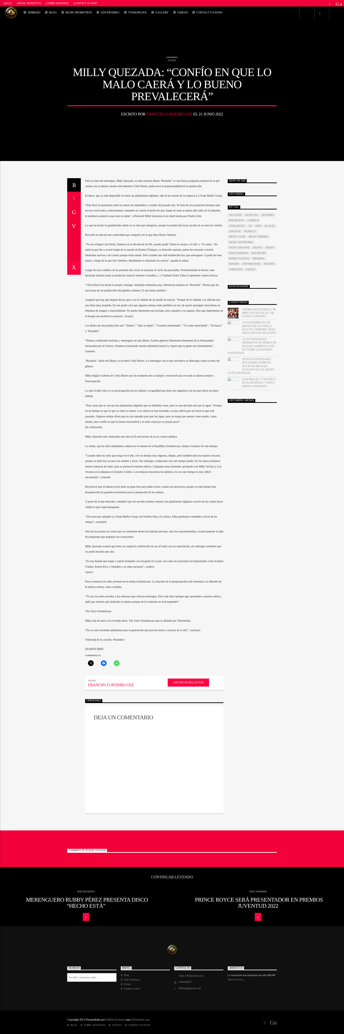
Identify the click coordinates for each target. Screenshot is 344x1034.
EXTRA (172, 60)
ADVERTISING (110, 12)
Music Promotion (29, 3)
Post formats (238, 253)
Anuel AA (251, 215)
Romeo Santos (239, 258)
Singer (234, 264)
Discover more (235, 979)
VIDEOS (182, 12)
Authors (268, 215)
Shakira (258, 258)
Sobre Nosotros (58, 3)
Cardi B (253, 220)
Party (270, 247)
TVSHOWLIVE (137, 12)
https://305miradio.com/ (191, 975)
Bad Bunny (236, 220)
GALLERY (162, 12)
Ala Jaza (235, 215)
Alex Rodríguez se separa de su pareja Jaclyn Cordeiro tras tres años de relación (259, 327)
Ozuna (257, 247)
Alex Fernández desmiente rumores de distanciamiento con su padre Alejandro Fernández (252, 346)
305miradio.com (140, 1019)
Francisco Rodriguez (169, 114)
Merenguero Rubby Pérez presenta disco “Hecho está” (87, 902)
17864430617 (185, 982)
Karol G (250, 231)
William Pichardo (115, 1019)
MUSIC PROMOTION (78, 12)
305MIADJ (34, 12)
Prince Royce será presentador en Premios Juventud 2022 (259, 902)
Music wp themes (241, 242)
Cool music (237, 226)
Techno (269, 264)
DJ (250, 226)
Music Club (237, 236)
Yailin (250, 269)
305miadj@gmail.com (189, 988)
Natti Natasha (239, 247)
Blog (8, 3)
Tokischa (236, 269)
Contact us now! (86, 3)
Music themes (258, 236)
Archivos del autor (188, 682)
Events (127, 984)
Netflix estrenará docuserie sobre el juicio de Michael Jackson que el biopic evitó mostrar (251, 366)
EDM (258, 226)
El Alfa (270, 226)
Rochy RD (259, 253)
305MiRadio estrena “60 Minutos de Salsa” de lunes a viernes (259, 313)
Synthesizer (251, 264)
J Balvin (235, 231)
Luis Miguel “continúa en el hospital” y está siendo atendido (259, 382)
